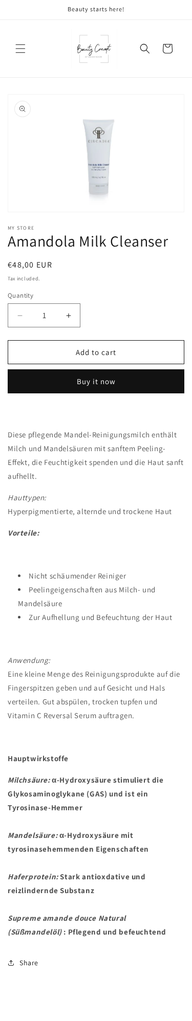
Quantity (20, 295)
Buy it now (96, 381)
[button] (20, 48)
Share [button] (28, 962)
